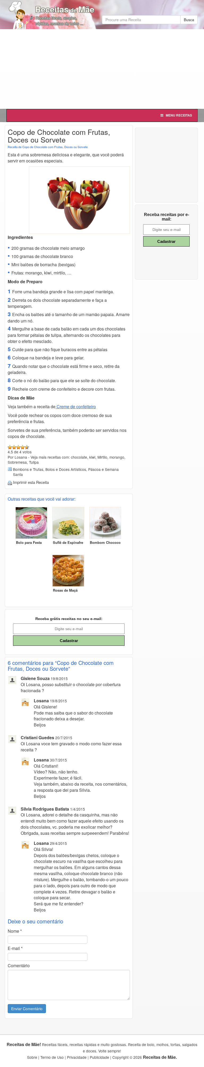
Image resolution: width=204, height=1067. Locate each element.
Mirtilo (102, 457)
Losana (41, 701)
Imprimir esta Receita (31, 482)
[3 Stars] (18, 447)
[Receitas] (21, 13)
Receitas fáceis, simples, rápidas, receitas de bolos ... (59, 20)
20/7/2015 (63, 737)
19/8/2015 (59, 678)
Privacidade (77, 1057)
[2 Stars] (14, 447)
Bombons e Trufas (28, 469)
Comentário (19, 966)
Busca (189, 19)
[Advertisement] (102, 69)
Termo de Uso (52, 1057)
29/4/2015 (58, 843)
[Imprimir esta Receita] (10, 482)
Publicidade (99, 1057)
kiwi (92, 457)
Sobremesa (17, 462)
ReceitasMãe (64, 9)
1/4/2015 (77, 809)
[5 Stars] (27, 447)
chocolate (79, 457)
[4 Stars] (22, 447)
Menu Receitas (179, 115)
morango (116, 457)
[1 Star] (10, 447)
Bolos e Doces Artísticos (65, 469)
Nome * (15, 931)
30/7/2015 (58, 760)
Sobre (32, 1057)
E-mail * (15, 948)
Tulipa (34, 462)
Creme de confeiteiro (76, 406)
